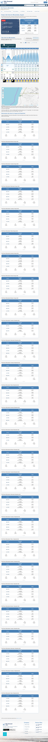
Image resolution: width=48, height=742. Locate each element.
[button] (20, 95)
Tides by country (3, 5)
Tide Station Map (29, 11)
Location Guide (36, 11)
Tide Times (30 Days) (7, 11)
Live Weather (22, 11)
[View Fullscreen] (3, 88)
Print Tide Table (35, 42)
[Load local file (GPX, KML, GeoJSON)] (3, 90)
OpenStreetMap (31, 105)
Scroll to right (38, 66)
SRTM (37, 105)
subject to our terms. (19, 718)
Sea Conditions (15, 11)
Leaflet (25, 105)
